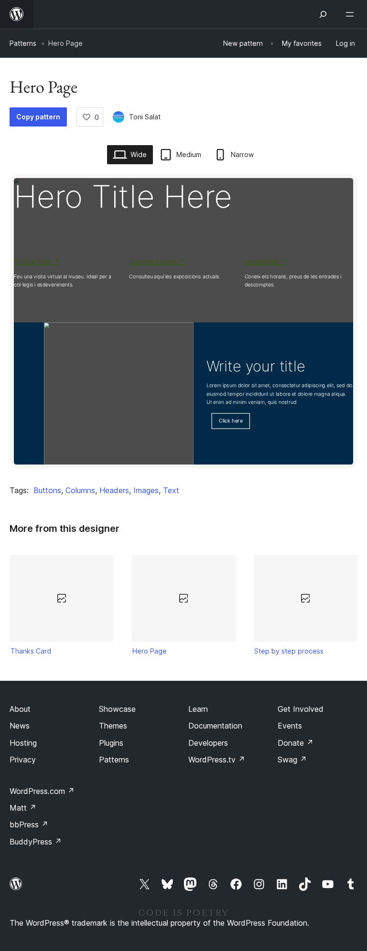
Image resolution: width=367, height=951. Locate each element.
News (20, 725)
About (20, 709)
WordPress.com (42, 791)
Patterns (23, 43)
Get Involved (301, 709)
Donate (295, 743)
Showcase (117, 709)
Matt (23, 808)
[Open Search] (323, 14)
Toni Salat (145, 117)
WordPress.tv (216, 759)
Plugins (111, 743)
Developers (208, 743)
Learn (198, 709)
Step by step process (289, 651)
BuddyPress (36, 841)
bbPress (29, 824)
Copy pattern (38, 117)
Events (290, 725)
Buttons (47, 490)
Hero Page (149, 651)
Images (146, 490)
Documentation (215, 725)
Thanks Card (31, 651)
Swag (292, 759)
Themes (113, 725)
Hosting (23, 743)
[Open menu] (351, 14)
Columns (80, 490)
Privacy (23, 759)
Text (171, 490)
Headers (114, 490)
